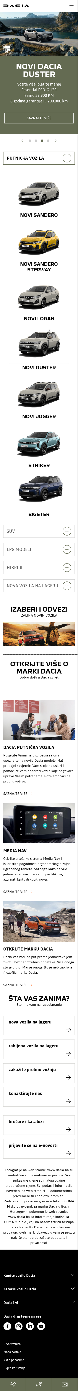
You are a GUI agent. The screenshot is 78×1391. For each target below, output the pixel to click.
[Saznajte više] (39, 720)
